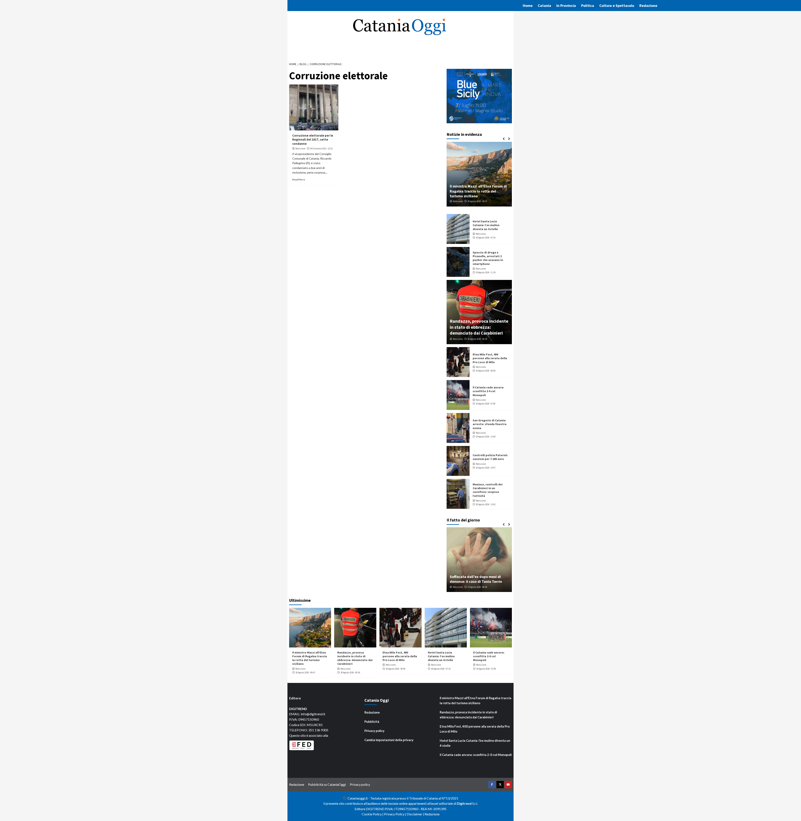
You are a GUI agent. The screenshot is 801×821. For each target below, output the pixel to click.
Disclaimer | (415, 814)
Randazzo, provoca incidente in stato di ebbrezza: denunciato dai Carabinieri (479, 327)
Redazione (648, 5)
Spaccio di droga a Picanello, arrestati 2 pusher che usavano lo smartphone (488, 258)
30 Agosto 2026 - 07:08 (485, 403)
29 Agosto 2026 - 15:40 (485, 436)
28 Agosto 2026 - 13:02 (485, 504)
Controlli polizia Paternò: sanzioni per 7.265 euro (490, 457)
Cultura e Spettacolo (616, 5)
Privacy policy (374, 731)
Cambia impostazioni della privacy (388, 740)
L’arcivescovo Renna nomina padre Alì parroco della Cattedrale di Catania (511, 191)
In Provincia (566, 5)
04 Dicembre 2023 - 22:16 (321, 148)
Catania (544, 5)
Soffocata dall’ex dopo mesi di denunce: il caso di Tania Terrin (476, 579)
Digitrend (464, 803)
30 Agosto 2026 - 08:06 (485, 370)
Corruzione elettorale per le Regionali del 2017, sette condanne (312, 139)
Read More (298, 179)
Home (528, 5)
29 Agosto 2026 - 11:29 (485, 272)
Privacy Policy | (395, 814)
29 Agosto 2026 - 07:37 (509, 201)
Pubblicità (371, 721)
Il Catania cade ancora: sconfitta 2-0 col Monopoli (488, 391)
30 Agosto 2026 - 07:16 (485, 237)
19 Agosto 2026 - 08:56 (477, 587)
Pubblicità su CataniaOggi (327, 784)
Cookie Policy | (373, 814)
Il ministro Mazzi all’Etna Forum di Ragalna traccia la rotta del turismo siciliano (309, 658)
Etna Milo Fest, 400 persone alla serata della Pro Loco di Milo (490, 358)
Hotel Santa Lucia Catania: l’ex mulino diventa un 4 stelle (486, 225)
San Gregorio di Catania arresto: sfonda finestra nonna (489, 424)
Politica (587, 5)
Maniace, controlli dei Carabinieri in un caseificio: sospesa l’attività (488, 490)
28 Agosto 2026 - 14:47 (485, 467)
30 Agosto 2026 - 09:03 (305, 672)
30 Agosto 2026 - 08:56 (477, 338)
